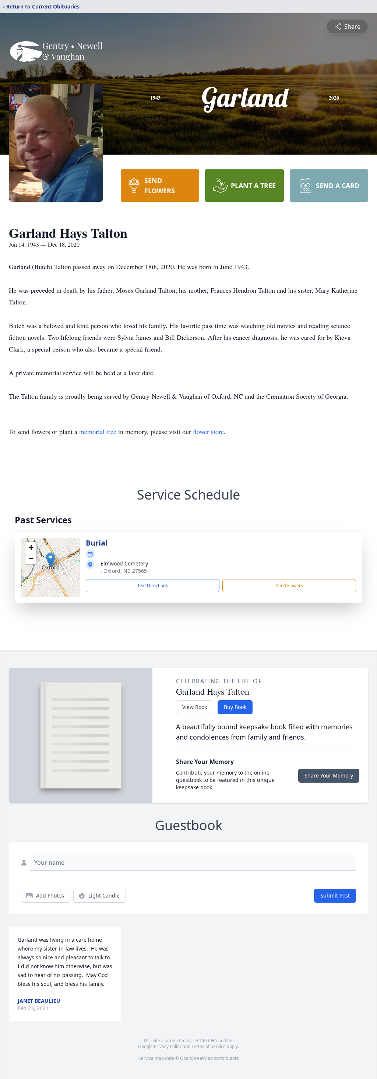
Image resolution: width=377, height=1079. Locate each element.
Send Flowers (289, 585)
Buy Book (235, 707)
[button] (50, 559)
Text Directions (152, 585)
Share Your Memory (328, 775)
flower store (208, 431)
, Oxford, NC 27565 (124, 570)
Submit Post (335, 895)
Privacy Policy (168, 1046)
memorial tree (97, 431)
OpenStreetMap (196, 1058)
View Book (194, 707)
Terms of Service (208, 1046)
